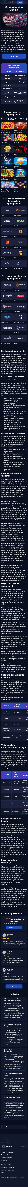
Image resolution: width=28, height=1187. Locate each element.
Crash (18, 118)
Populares (4, 118)
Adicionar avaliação (14, 927)
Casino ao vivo (12, 119)
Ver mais (14, 986)
